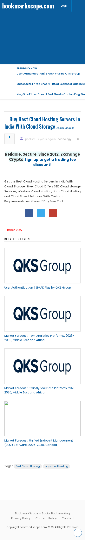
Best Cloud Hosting (28, 466)
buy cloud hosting (56, 466)
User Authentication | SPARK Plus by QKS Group (37, 287)
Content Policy (46, 518)
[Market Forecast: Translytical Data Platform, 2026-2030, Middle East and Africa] (43, 366)
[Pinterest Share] (53, 213)
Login (64, 6)
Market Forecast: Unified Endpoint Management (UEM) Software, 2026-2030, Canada (38, 442)
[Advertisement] (42, 38)
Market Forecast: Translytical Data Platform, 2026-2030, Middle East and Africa (40, 390)
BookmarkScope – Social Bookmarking (42, 513)
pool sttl (30, 139)
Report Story (14, 230)
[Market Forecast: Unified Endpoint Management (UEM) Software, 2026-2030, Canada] (43, 418)
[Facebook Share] (29, 213)
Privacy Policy (21, 518)
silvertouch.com (65, 127)
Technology (63, 139)
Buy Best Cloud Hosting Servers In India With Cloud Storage (42, 122)
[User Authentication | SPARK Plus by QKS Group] (43, 265)
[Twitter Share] (41, 213)
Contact (68, 518)
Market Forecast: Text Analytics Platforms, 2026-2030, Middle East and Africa (39, 338)
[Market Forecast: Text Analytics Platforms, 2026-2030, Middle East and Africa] (43, 313)
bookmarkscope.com (28, 5)
